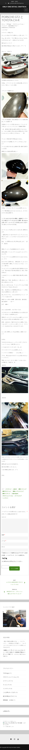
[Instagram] (14, 739)
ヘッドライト (5, 498)
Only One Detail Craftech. (14, 7)
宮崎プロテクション (6, 491)
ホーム (3, 24)
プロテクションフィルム (18, 24)
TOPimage (9, 24)
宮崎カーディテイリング (18, 491)
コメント (4, 517)
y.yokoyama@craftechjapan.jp (17, 3)
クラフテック (8, 489)
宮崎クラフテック (6, 493)
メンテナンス (6, 688)
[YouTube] (18, 739)
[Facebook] (11, 739)
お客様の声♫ (6, 711)
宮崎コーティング (22, 489)
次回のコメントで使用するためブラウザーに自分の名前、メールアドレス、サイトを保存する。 (15, 554)
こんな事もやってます (9, 692)
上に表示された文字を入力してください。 (12, 561)
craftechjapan (15, 493)
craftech (15, 489)
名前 (3, 535)
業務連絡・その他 (8, 700)
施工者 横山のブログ (12, 25)
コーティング (6, 681)
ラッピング (4, 25)
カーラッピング (18, 495)
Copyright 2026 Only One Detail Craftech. (11, 747)
